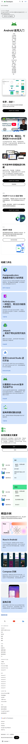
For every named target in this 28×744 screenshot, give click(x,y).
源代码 (2, 634)
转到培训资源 (14, 240)
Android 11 (3, 687)
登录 (26, 1)
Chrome (2, 723)
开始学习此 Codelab (14, 110)
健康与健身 (3, 650)
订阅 (16, 737)
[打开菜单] (2, 1)
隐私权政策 (3, 654)
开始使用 (5, 344)
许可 (8, 734)
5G (1, 656)
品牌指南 (12, 734)
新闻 (2, 636)
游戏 (2, 645)
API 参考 (2, 697)
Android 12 (3, 685)
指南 (14, 446)
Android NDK (3, 701)
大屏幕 (2, 661)
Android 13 (3, 683)
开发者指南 (3, 695)
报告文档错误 (4, 709)
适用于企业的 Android (5, 630)
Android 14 (3, 681)
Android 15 (3, 679)
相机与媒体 (3, 652)
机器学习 (3, 648)
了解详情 (5, 317)
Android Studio (6, 370)
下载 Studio (3, 699)
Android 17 (3, 675)
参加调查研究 (4, 713)
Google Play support (5, 711)
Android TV (3, 670)
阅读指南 (14, 184)
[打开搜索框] (20, 1)
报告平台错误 (4, 707)
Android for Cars (4, 667)
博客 (2, 638)
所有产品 (3, 729)
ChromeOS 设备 (4, 665)
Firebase (3, 725)
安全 (2, 632)
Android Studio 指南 (5, 693)
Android (2, 628)
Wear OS (3, 663)
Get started (4, 5)
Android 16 (3, 677)
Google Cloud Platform (6, 727)
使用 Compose (6, 288)
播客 (2, 640)
